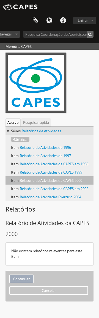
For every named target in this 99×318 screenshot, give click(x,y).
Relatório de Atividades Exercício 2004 (50, 196)
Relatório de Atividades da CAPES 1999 (51, 172)
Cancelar (49, 290)
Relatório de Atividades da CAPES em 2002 (54, 188)
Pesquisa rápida (36, 122)
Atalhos (63, 21)
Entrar (83, 20)
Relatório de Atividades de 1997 (45, 155)
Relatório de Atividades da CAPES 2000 (51, 180)
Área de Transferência (35, 21)
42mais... (20, 139)
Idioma (49, 21)
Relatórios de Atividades (41, 130)
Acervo (13, 122)
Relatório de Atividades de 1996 (45, 147)
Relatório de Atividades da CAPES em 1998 (54, 163)
